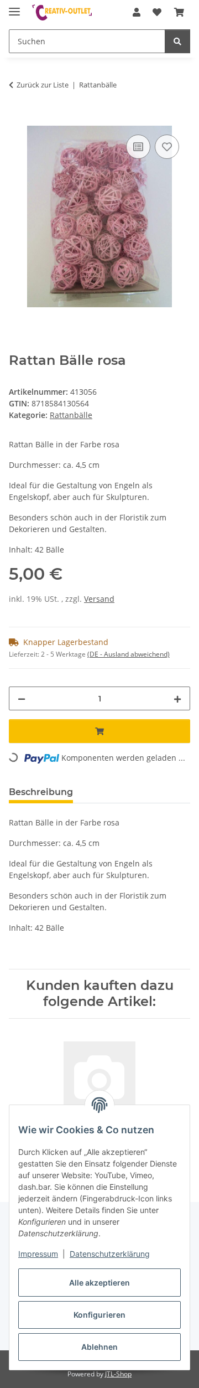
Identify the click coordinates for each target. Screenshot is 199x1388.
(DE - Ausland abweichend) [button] (128, 654)
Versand (99, 599)
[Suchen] (177, 41)
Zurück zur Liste (43, 85)
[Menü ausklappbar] (14, 7)
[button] (136, 12)
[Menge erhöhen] (177, 698)
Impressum (38, 1253)
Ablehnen (99, 1346)
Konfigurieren (99, 1314)
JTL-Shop (118, 1374)
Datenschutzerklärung (110, 1253)
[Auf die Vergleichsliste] (138, 147)
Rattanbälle (71, 415)
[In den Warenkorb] (18, 119)
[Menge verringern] (21, 698)
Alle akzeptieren (99, 1282)
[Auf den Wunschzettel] (167, 147)
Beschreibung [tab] (41, 792)
